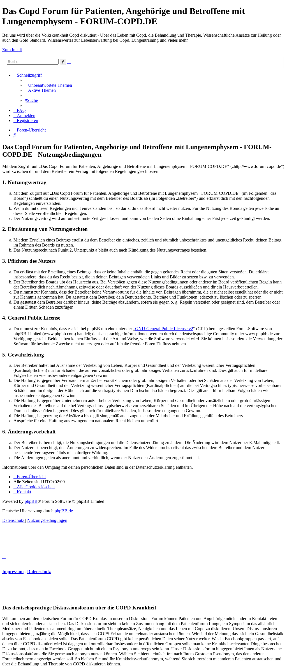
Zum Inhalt (12, 49)
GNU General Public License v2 (164, 328)
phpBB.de (64, 510)
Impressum (13, 571)
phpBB (31, 501)
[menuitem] (48, 85)
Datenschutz (39, 571)
